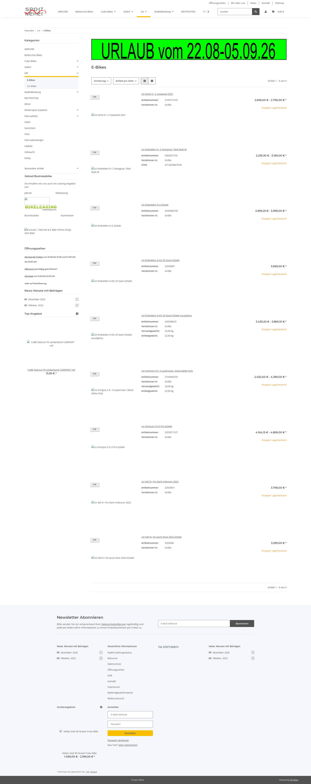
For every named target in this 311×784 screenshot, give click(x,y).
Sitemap (279, 3)
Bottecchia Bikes (33, 55)
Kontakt (266, 3)
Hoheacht (29, 152)
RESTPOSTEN (31, 98)
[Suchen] (255, 11)
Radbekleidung (32, 92)
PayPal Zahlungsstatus (120, 652)
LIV (26, 73)
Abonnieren (242, 623)
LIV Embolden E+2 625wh (154, 204)
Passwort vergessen (118, 740)
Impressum (114, 686)
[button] (265, 11)
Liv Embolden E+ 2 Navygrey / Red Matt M (164, 149)
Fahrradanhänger (34, 140)
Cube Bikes (30, 61)
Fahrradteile (31, 116)
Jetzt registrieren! (128, 745)
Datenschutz (114, 663)
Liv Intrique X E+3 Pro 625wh (156, 426)
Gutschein (29, 128)
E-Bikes (31, 80)
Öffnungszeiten (217, 3)
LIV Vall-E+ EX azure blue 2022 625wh (161, 536)
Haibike (28, 146)
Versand (93, 772)
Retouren (113, 658)
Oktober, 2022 (52, 305)
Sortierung (100, 80)
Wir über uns (238, 3)
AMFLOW (29, 49)
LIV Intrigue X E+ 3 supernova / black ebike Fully (167, 370)
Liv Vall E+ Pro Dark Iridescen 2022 (160, 481)
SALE (27, 134)
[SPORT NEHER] (35, 11)
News (253, 3)
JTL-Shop (294, 779)
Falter (27, 122)
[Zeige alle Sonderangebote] (101, 707)
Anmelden (130, 733)
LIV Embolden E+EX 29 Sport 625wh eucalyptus (166, 315)
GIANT (27, 67)
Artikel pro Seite (125, 80)
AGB (110, 675)
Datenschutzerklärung (113, 624)
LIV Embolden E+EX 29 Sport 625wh (160, 260)
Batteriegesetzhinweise (120, 692)
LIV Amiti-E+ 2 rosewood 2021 (157, 94)
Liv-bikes (31, 86)
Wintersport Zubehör (35, 110)
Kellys (27, 158)
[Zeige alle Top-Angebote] (77, 313)
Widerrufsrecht (116, 698)
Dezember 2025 (52, 299)
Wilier (27, 104)
